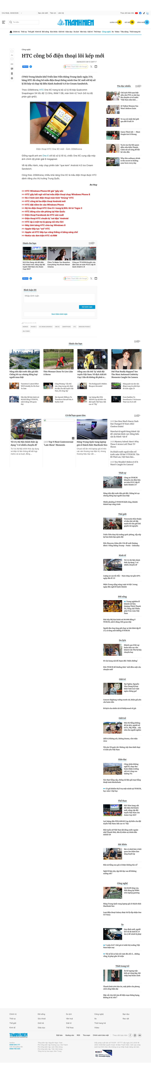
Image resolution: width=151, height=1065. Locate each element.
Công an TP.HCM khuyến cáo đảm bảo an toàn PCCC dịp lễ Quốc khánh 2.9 (132, 481)
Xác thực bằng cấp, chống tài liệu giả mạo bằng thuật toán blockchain (122, 781)
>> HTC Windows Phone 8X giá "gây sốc (42, 191)
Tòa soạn (86, 1035)
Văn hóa (83, 32)
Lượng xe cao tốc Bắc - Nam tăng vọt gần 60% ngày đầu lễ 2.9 (121, 577)
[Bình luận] (11, 68)
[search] (23, 22)
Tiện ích (53, 13)
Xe (113, 32)
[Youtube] (136, 13)
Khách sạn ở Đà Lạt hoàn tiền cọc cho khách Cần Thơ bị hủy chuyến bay (133, 648)
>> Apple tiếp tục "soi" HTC (36, 229)
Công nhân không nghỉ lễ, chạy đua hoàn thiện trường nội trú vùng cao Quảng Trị (131, 769)
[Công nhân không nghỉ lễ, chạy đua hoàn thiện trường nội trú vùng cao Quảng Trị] (112, 769)
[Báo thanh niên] (75, 22)
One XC (57, 326)
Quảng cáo (69, 1035)
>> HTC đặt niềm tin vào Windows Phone (43, 205)
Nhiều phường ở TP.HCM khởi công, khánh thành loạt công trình (120, 503)
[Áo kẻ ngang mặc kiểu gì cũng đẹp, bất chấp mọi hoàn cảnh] (112, 975)
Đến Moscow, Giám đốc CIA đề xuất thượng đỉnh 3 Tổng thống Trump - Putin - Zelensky (121, 544)
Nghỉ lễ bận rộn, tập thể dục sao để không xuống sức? (119, 872)
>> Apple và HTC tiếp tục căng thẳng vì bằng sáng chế (50, 232)
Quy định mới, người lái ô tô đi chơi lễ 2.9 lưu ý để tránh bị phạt (132, 931)
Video (117, 32)
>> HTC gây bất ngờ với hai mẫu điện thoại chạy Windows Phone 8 (56, 194)
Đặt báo (59, 1035)
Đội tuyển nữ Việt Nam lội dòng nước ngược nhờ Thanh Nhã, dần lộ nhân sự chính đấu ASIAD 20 (120, 832)
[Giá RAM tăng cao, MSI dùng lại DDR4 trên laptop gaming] (112, 893)
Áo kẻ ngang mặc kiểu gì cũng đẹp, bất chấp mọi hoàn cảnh (132, 973)
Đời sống (45, 32)
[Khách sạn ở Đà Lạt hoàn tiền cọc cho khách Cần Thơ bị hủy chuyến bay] (112, 650)
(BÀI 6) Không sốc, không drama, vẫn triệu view (120, 740)
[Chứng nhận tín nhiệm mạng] (103, 1054)
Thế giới (31, 32)
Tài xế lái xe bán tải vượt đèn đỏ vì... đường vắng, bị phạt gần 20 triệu (121, 955)
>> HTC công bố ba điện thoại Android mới (44, 201)
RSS (78, 1035)
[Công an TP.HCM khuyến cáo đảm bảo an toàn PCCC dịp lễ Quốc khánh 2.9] (112, 482)
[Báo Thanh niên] (18, 1035)
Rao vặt (126, 1018)
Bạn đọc (126, 1014)
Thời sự (24, 32)
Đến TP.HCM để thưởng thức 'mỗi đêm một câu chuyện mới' (122, 668)
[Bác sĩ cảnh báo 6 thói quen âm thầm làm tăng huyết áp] (112, 854)
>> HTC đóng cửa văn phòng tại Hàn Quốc (43, 211)
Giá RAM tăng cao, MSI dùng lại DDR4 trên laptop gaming (132, 890)
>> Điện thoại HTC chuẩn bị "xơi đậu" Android (45, 218)
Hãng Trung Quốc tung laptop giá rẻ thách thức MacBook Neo (122, 905)
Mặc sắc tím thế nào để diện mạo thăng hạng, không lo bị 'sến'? (121, 996)
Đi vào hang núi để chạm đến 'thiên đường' (120, 661)
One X (45, 156)
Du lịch (76, 32)
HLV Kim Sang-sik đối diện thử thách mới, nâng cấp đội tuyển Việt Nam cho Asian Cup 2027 (132, 810)
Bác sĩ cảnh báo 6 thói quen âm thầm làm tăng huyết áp (132, 851)
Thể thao (97, 32)
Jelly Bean (26, 331)
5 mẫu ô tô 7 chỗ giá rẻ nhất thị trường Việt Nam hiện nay (121, 946)
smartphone (66, 326)
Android (25, 326)
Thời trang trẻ (135, 32)
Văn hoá (69, 1018)
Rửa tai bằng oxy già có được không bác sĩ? (120, 865)
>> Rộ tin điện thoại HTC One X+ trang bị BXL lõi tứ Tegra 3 (52, 208)
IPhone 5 (33, 326)
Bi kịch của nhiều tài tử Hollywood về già (119, 708)
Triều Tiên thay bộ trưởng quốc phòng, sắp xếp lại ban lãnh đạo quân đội (122, 536)
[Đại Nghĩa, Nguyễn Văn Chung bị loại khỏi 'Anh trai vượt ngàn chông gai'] (112, 689)
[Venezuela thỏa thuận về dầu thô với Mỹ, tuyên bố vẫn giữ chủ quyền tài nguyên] (112, 523)
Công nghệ (106, 32)
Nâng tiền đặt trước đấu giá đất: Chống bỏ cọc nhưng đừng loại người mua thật (121, 494)
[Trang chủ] (11, 32)
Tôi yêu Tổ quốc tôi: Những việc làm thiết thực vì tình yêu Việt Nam (121, 748)
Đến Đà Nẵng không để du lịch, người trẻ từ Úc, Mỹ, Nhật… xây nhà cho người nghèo (132, 726)
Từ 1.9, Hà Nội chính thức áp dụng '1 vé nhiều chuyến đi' (132, 562)
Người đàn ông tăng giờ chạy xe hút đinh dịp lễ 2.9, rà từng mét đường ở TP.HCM (122, 629)
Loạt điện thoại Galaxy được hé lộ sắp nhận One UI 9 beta (122, 913)
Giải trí (90, 32)
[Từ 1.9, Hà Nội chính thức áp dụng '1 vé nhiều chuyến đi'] (112, 565)
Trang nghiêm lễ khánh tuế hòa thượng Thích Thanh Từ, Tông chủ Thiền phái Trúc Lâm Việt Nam (132, 607)
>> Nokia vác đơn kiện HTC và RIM (39, 235)
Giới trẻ (61, 32)
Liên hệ (61, 13)
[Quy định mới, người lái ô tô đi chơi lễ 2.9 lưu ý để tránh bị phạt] (112, 934)
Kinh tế (38, 32)
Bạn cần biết (43, 13)
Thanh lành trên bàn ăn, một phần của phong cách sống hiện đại (121, 987)
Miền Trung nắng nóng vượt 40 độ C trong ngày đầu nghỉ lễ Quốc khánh (120, 585)
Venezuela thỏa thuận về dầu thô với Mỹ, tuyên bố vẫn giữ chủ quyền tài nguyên (132, 522)
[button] (11, 51)
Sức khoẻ (42, 1018)
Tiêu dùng (124, 32)
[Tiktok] (144, 13)
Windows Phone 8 (84, 326)
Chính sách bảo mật (101, 1035)
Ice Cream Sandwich (45, 326)
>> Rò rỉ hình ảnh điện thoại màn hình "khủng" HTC (48, 198)
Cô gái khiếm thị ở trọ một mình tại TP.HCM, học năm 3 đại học (122, 790)
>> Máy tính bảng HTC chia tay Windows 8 (43, 225)
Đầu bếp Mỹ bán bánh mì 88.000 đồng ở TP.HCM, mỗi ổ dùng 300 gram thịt (119, 621)
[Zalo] (147, 13)
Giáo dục (68, 32)
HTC (41, 90)
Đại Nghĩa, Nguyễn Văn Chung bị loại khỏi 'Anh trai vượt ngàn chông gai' (131, 687)
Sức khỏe (54, 32)
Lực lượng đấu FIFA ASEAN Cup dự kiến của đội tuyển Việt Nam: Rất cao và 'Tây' (122, 822)
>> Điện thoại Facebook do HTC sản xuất (43, 215)
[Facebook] (140, 13)
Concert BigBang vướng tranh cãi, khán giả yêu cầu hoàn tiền (122, 701)
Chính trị (16, 32)
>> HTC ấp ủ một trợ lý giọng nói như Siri (42, 222)
